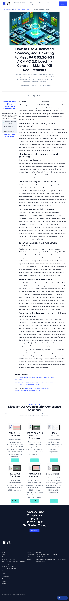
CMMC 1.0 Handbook (41, 564)
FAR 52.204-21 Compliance (9, 568)
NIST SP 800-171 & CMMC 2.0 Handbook (46, 554)
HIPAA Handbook (40, 561)
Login (3, 552)
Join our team (30, 554)
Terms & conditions (7, 578)
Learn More (15, 460)
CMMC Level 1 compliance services (30, 390)
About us (29, 552)
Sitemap (4, 583)
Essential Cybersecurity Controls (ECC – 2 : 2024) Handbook (51, 559)
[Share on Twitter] (35, 96)
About (40, 2)
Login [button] (55, 3)
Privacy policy (5, 576)
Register (4, 554)
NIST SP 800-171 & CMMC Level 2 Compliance (13, 561)
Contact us (29, 559)
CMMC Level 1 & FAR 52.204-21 (21, 9)
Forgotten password (7, 556)
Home (6, 9)
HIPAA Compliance (7, 564)
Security (4, 581)
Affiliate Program (31, 556)
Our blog (38, 552)
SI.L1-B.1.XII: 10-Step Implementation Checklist (27, 384)
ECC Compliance (6, 571)
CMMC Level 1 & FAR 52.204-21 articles (35, 388)
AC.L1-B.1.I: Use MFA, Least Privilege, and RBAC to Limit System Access (34, 382)
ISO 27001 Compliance (8, 566)
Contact (48, 2)
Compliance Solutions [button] (19, 2)
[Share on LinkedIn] (33, 96)
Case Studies (31, 3)
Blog (10, 9)
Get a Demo (62, 4)
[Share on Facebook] (38, 96)
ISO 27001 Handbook (41, 556)
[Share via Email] (40, 96)
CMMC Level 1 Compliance (8, 559)
